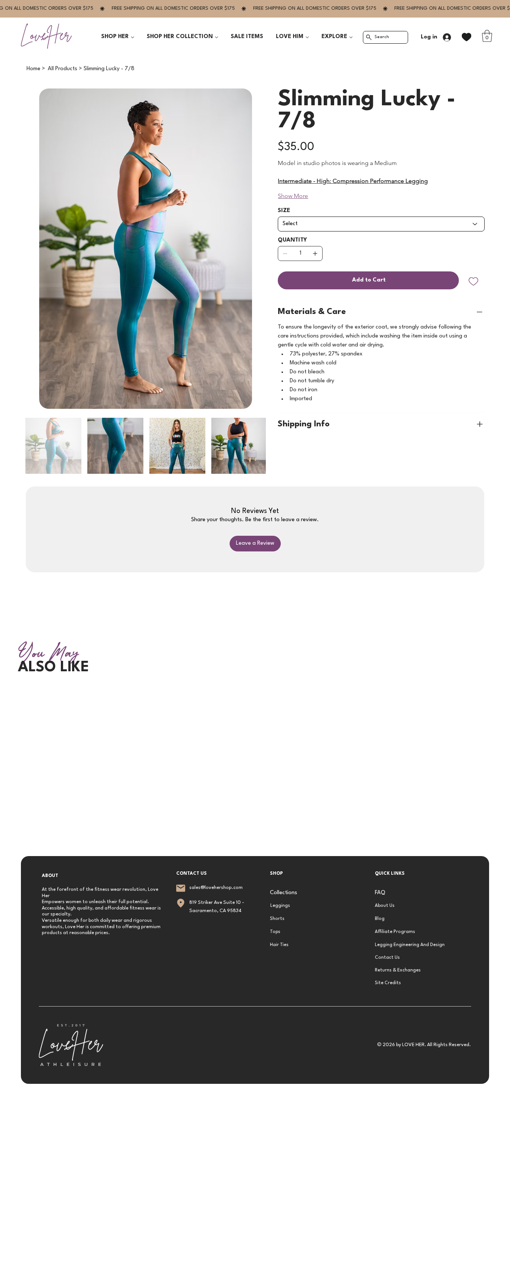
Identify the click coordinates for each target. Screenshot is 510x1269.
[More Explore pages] (350, 37)
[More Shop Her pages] (132, 37)
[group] (255, 691)
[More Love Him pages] (307, 37)
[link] (487, 36)
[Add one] (315, 253)
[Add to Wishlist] (474, 281)
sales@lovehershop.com (216, 887)
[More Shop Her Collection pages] (216, 37)
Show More (293, 195)
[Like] (466, 37)
